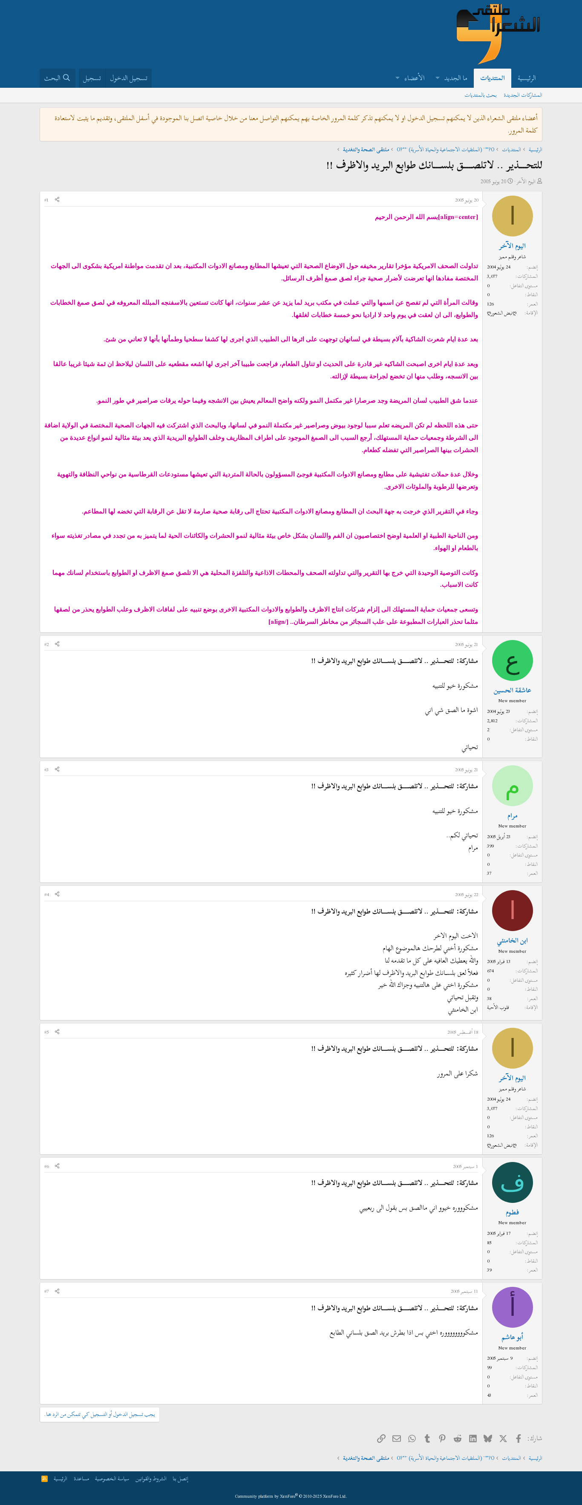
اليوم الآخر (526, 181)
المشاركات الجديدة (523, 95)
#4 (46, 894)
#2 (46, 644)
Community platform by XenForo (291, 1496)
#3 (46, 769)
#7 (46, 1291)
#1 (46, 200)
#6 (46, 1166)
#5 (46, 1032)
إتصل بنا (180, 1478)
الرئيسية (527, 78)
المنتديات (492, 78)
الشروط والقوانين (151, 1478)
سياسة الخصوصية (112, 1478)
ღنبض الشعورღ (501, 313)
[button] (437, 78)
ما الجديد (455, 78)
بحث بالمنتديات (480, 95)
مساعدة (81, 1478)
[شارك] (57, 200)
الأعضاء (415, 78)
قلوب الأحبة (498, 1007)
